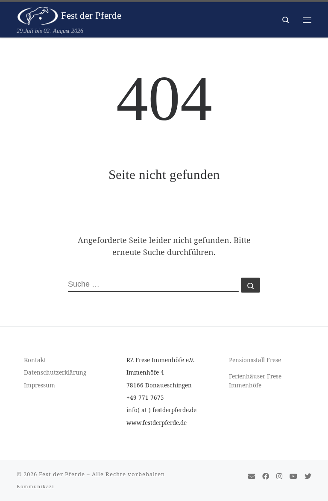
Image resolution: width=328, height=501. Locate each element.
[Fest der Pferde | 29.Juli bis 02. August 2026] (37, 14)
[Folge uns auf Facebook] (265, 476)
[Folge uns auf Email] (251, 476)
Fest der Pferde (63, 474)
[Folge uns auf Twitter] (308, 476)
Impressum (39, 385)
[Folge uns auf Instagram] (279, 476)
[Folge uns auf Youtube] (293, 476)
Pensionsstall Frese (255, 360)
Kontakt (35, 360)
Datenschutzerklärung (55, 372)
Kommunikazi (35, 486)
